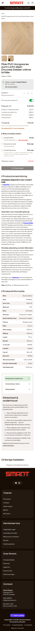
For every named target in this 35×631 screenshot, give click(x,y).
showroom (15, 277)
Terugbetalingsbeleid (17, 625)
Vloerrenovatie (7, 571)
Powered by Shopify (17, 622)
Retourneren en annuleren (11, 536)
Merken (5, 510)
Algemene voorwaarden (17, 628)
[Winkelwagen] (31, 3)
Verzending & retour (12, 384)
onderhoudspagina (8, 445)
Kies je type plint (23, 140)
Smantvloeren (24, 619)
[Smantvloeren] (17, 474)
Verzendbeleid (28, 625)
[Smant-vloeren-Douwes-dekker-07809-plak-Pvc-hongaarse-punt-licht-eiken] (17, 38)
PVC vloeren (7, 499)
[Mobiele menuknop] (3, 3)
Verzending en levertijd (10, 533)
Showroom (6, 563)
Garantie (5, 540)
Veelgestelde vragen (9, 529)
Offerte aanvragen (8, 574)
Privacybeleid (6, 625)
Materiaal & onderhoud (14, 378)
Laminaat (6, 502)
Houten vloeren (7, 506)
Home (3, 13)
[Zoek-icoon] (27, 3)
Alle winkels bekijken (11, 86)
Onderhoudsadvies (9, 544)
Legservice (6, 567)
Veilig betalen (10, 389)
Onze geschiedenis (9, 560)
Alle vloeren (6, 513)
